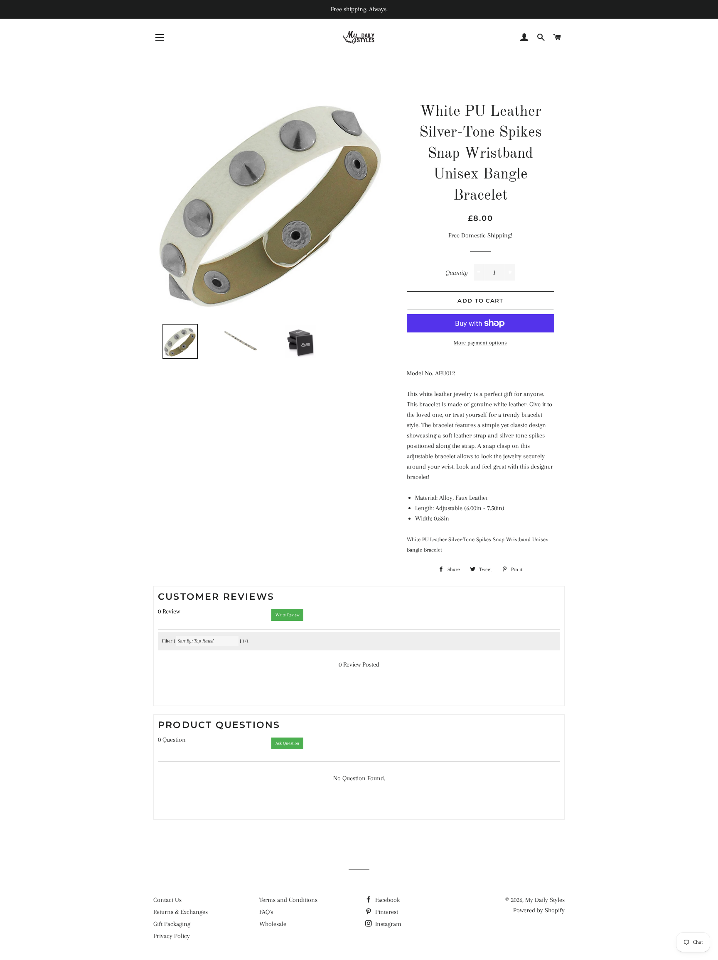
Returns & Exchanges (180, 912)
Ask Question (287, 743)
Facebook (387, 900)
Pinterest (386, 912)
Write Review (287, 615)
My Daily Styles (545, 900)
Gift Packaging (171, 924)
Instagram (387, 924)
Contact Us (167, 900)
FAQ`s (266, 912)
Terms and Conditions (288, 900)
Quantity (456, 272)
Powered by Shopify (539, 910)
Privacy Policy (171, 936)
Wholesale (272, 924)
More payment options (480, 343)
